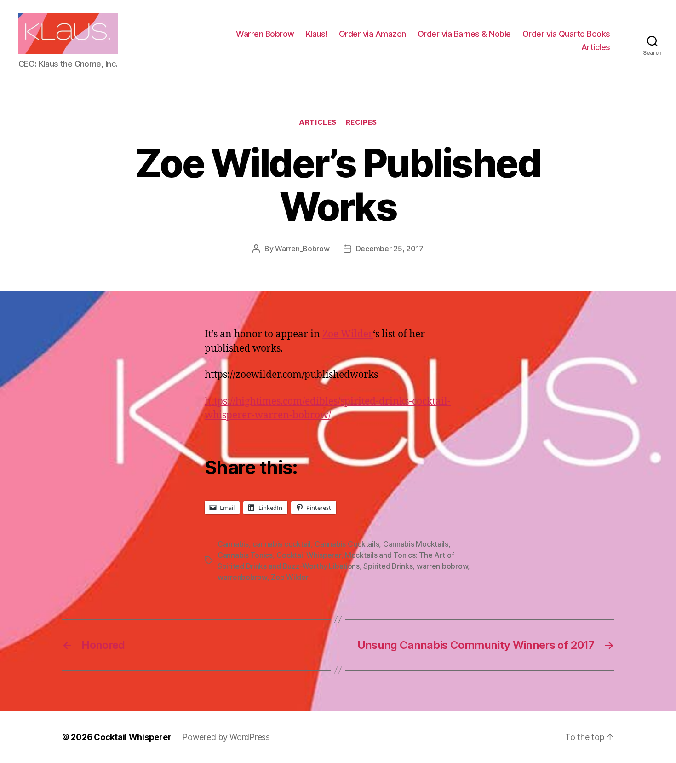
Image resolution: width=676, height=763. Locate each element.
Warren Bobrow (265, 34)
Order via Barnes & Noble (464, 34)
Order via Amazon (372, 34)
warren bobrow (442, 566)
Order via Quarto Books (566, 34)
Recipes (361, 122)
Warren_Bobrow (302, 248)
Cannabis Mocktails (415, 544)
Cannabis (233, 544)
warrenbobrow (242, 577)
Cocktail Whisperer (308, 555)
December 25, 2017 (390, 248)
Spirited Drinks (387, 566)
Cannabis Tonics (245, 555)
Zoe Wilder (347, 334)
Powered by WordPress (226, 737)
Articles (595, 47)
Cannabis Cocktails (347, 544)
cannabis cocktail (281, 544)
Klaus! (316, 34)
